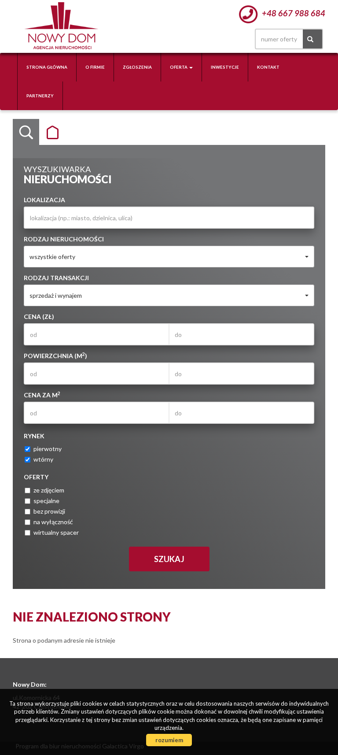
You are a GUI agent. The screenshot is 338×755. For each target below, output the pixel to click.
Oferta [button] (179, 67)
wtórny (43, 459)
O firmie (95, 67)
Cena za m (42, 395)
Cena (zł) (39, 316)
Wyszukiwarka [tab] (26, 132)
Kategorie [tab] (52, 132)
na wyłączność (53, 522)
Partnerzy (40, 95)
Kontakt (268, 67)
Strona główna (46, 67)
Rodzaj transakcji (56, 277)
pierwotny (47, 448)
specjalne (46, 500)
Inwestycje (225, 67)
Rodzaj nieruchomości (64, 239)
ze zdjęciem (48, 490)
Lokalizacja (44, 200)
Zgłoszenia (137, 67)
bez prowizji (49, 511)
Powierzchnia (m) (55, 355)
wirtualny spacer (56, 532)
